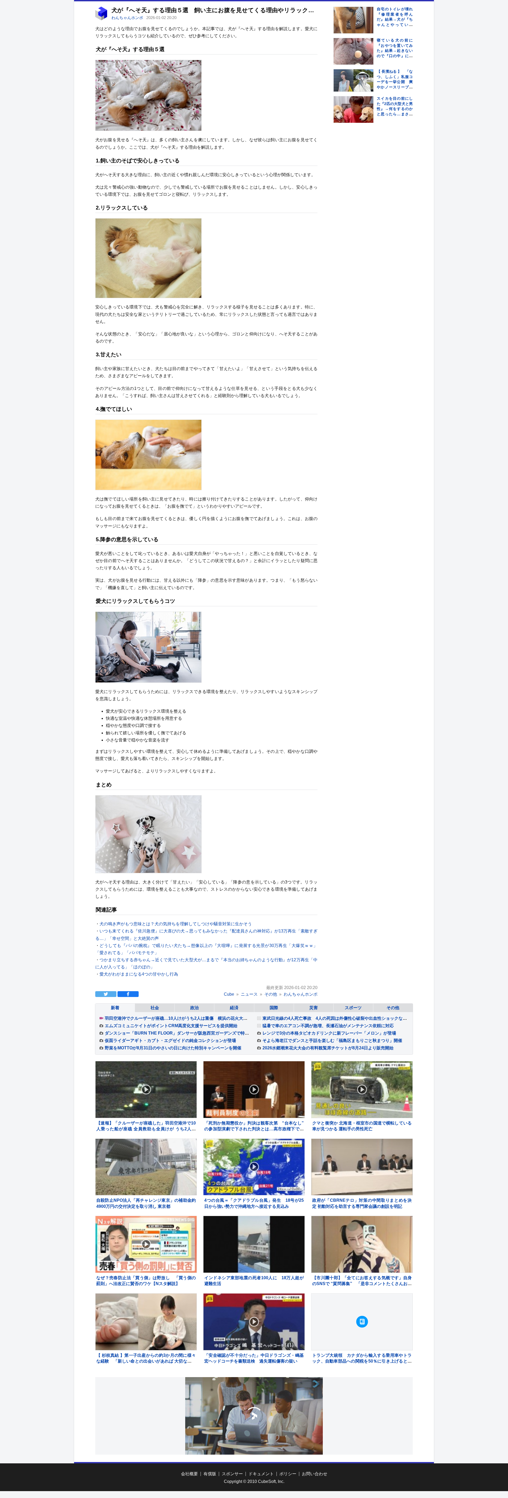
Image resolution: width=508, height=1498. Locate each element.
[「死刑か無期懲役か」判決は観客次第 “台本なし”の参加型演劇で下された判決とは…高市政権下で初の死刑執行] (254, 1089)
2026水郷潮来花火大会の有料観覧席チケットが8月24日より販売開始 (327, 1048)
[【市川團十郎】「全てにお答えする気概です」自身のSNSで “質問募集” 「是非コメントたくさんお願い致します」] (361, 1244)
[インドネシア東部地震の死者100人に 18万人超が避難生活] (254, 1244)
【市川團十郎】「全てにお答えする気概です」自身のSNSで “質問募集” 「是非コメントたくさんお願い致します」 (362, 1284)
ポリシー (287, 1474)
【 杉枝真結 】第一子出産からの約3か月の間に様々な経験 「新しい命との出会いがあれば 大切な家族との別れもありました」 (146, 1361)
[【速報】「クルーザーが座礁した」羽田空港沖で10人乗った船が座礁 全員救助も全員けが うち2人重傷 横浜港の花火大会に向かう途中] (146, 1089)
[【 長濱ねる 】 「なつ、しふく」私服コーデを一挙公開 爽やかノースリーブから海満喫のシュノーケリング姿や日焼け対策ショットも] (353, 80)
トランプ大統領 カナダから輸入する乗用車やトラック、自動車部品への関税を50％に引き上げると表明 (362, 1361)
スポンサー (232, 1474)
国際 (274, 1007)
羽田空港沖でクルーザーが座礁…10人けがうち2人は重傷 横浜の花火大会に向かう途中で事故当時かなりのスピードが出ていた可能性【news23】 (245, 1018)
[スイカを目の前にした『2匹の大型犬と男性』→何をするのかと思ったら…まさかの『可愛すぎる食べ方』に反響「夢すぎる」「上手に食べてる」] (353, 116)
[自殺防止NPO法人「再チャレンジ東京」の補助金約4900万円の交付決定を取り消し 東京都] (146, 1167)
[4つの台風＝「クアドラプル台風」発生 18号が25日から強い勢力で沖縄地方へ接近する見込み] (254, 1167)
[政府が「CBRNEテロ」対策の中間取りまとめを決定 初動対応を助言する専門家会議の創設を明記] (361, 1167)
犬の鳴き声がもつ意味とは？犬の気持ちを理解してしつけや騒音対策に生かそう (175, 924)
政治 (194, 1007)
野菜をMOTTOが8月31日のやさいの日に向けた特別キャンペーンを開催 (173, 1048)
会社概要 (189, 1474)
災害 (313, 1007)
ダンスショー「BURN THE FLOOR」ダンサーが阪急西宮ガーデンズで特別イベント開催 (189, 1033)
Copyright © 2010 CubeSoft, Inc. (254, 1481)
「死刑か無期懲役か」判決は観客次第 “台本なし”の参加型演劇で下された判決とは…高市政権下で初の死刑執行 (254, 1129)
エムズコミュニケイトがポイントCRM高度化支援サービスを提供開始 (171, 1025)
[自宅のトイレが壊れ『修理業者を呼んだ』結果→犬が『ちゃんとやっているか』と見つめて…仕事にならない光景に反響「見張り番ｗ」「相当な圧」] (353, 27)
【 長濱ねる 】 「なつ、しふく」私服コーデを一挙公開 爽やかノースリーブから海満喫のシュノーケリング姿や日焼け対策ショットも (395, 87)
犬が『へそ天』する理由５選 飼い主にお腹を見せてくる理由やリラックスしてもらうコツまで (240, 10)
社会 (155, 1007)
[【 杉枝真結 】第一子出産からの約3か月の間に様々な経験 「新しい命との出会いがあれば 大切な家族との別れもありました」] (146, 1322)
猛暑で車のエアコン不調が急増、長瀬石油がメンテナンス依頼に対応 (328, 1025)
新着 (115, 1007)
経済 (234, 1007)
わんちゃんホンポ (127, 17)
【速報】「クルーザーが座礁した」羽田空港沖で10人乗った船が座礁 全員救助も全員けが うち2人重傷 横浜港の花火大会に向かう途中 (146, 1129)
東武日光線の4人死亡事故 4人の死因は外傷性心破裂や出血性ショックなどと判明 (341, 1018)
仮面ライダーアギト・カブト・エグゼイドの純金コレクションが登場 (170, 1040)
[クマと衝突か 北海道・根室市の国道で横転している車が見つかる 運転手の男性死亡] (361, 1089)
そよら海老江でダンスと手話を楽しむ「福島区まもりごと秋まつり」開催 (332, 1040)
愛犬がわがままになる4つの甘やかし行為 (138, 974)
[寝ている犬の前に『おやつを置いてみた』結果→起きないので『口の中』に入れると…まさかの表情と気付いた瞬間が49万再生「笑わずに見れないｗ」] (353, 58)
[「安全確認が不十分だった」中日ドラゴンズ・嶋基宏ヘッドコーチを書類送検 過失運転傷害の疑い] (254, 1322)
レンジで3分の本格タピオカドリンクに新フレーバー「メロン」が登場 (329, 1033)
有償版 (209, 1474)
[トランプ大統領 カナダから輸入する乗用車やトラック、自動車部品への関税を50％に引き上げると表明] (361, 1322)
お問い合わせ (314, 1474)
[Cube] (101, 19)
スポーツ (353, 1007)
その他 (393, 1007)
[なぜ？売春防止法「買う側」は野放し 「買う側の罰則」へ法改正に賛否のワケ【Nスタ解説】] (146, 1244)
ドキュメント (261, 1474)
